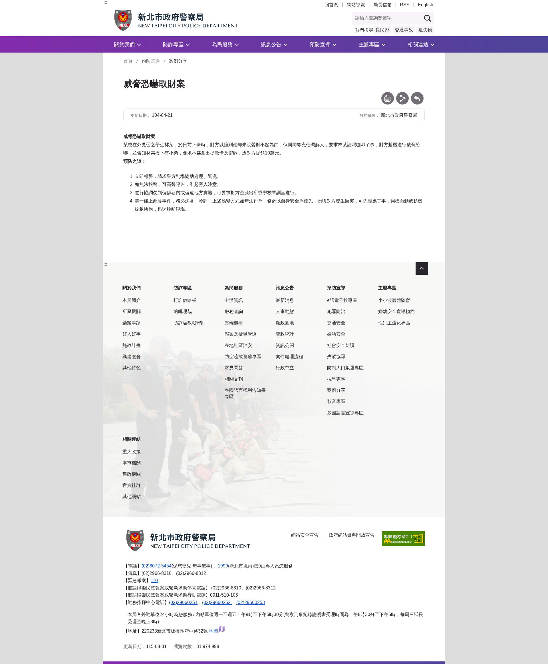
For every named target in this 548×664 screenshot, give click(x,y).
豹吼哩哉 (183, 311)
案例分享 (336, 390)
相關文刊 (234, 379)
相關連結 (418, 44)
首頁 (127, 61)
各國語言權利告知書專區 (245, 393)
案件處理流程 (289, 356)
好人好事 (131, 334)
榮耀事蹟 (131, 322)
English (425, 4)
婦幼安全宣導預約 (396, 311)
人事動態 (285, 311)
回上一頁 (417, 95)
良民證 (382, 29)
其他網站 (131, 496)
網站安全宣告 (305, 535)
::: (105, 2)
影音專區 (336, 401)
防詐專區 (173, 44)
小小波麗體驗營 (394, 300)
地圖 (213, 631)
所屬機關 (131, 311)
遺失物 (425, 29)
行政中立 (285, 367)
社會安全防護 (340, 345)
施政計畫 (131, 345)
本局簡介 (131, 300)
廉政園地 (285, 322)
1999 (223, 565)
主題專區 (369, 44)
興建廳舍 (131, 356)
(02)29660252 (217, 602)
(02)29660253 (250, 602)
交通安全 (336, 322)
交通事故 (404, 29)
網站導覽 (356, 4)
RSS (405, 4)
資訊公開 (285, 345)
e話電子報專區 (342, 300)
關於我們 (124, 44)
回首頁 (331, 4)
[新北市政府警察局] (189, 20)
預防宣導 (320, 44)
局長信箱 (382, 4)
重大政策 (131, 451)
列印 (387, 95)
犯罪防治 (336, 311)
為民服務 (222, 44)
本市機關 (131, 462)
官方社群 (131, 485)
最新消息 (285, 300)
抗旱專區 (336, 379)
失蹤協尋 (336, 356)
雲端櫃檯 (234, 322)
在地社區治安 (238, 345)
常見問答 (234, 367)
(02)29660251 (183, 602)
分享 (402, 95)
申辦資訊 (234, 300)
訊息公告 (271, 44)
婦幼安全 (336, 334)
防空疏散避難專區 (243, 356)
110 (154, 580)
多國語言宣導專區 (345, 412)
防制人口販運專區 (345, 367)
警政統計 (285, 334)
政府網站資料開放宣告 (351, 535)
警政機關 (131, 474)
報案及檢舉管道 (241, 334)
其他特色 (131, 367)
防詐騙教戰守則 (190, 322)
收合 (422, 268)
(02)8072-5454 (157, 565)
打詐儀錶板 (185, 300)
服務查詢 (234, 311)
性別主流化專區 (394, 322)
